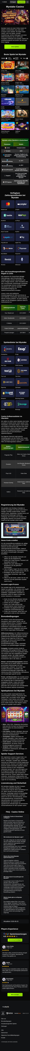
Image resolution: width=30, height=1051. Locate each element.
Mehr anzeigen (15, 994)
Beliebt (3, 58)
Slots (24, 58)
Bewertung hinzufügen (15, 940)
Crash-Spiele (17, 58)
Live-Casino (10, 58)
